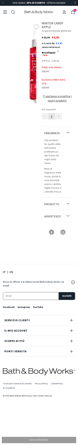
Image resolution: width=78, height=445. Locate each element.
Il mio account (16, 331)
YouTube (38, 307)
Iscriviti (66, 296)
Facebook (9, 307)
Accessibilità (9, 388)
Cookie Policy (57, 383)
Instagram (24, 307)
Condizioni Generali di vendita (17, 383)
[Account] (64, 12)
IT (4, 272)
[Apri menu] (5, 12)
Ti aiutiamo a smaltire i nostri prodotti (57, 98)
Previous (3, 3)
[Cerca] (13, 12)
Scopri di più (14, 341)
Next (75, 3)
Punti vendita (15, 351)
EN (11, 272)
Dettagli (45, 71)
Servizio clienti (17, 320)
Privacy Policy (41, 383)
